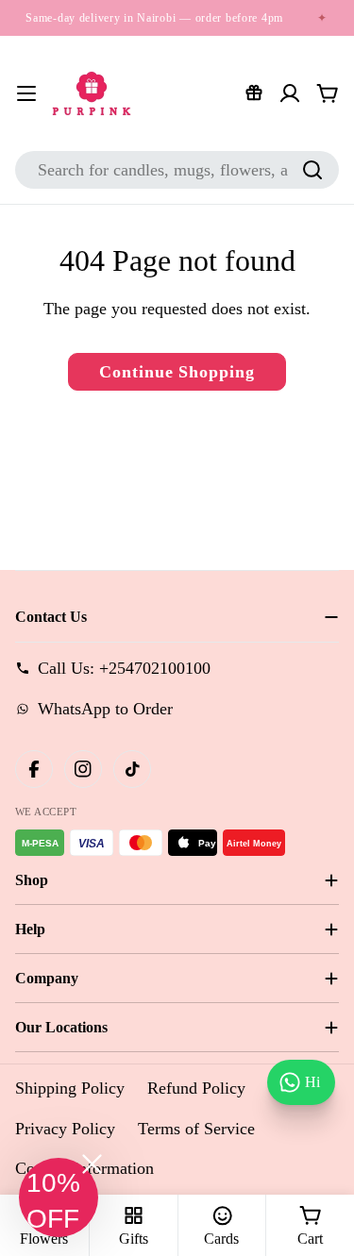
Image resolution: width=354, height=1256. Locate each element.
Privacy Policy (65, 1128)
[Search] (312, 170)
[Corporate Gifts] (253, 93)
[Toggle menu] (26, 93)
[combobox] (177, 170)
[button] (58, 1197)
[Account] (289, 93)
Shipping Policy (70, 1088)
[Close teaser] (92, 1164)
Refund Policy (196, 1088)
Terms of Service (196, 1128)
